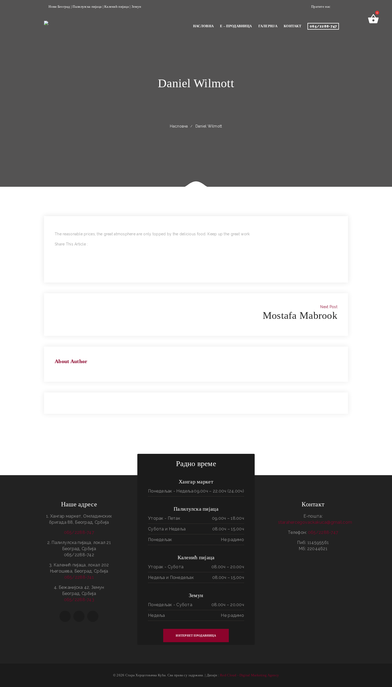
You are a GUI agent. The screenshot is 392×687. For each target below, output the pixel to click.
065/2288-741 (79, 577)
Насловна (179, 126)
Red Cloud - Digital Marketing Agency (249, 675)
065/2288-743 (79, 599)
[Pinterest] (56, 269)
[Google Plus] (56, 262)
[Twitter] (56, 256)
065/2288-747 (323, 26)
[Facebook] (56, 250)
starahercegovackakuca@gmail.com (315, 522)
